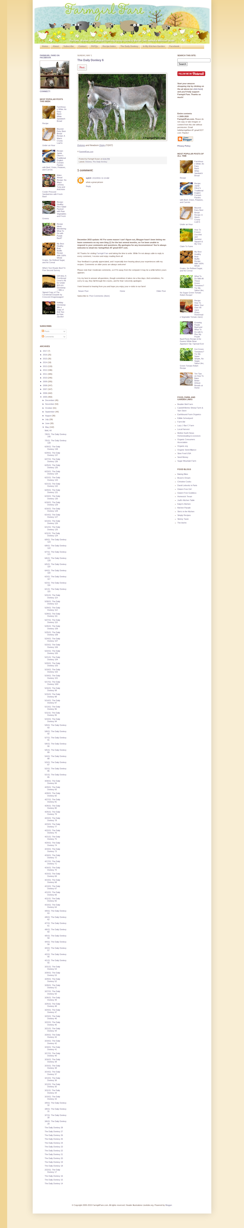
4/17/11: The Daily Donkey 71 (52, 862)
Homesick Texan (184, 496)
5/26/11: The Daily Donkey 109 (52, 627)
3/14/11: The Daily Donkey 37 (52, 1073)
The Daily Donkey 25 (54, 1139)
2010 (45, 378)
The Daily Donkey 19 (54, 1162)
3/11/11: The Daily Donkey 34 (52, 1091)
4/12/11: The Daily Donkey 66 (52, 893)
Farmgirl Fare (102, 253)
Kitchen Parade (184, 508)
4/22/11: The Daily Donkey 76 (52, 831)
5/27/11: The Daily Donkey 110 (52, 621)
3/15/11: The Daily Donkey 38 (52, 1067)
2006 (45, 393)
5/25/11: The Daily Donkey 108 (52, 633)
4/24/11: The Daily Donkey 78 (52, 819)
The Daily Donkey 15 (54, 1180)
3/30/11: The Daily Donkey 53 (52, 974)
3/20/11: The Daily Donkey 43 (52, 1036)
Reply (88, 186)
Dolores (88, 162)
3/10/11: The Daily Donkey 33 (52, 1098)
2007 (45, 389)
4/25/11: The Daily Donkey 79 (52, 813)
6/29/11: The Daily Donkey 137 (52, 454)
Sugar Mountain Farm (186, 461)
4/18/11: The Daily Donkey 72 (52, 856)
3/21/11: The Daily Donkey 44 (52, 1029)
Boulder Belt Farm (185, 404)
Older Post (161, 291)
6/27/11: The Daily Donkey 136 (52, 460)
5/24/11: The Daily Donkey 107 (52, 640)
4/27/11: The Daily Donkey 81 (52, 800)
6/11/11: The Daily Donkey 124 (52, 534)
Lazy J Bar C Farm (185, 425)
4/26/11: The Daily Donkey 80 (52, 807)
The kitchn (181, 523)
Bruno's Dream (183, 478)
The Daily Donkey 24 (54, 1143)
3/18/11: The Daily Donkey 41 (52, 1048)
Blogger (168, 1205)
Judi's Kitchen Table (186, 500)
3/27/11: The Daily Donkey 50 (52, 992)
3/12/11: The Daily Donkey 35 (52, 1085)
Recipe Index (109, 46)
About (56, 46)
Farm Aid (181, 422)
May (47, 427)
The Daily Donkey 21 (54, 1154)
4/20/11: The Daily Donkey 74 (52, 844)
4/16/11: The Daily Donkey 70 (52, 869)
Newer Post (83, 291)
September (50, 412)
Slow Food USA (184, 453)
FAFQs (94, 46)
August (48, 416)
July (47, 419)
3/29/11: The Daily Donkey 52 (52, 980)
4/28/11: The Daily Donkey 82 (52, 794)
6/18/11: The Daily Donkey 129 (52, 503)
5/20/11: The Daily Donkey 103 (52, 664)
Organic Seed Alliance (186, 450)
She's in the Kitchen (185, 511)
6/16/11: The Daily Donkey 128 (52, 510)
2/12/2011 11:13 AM (100, 178)
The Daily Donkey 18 (54, 1166)
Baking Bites (182, 474)
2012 (45, 370)
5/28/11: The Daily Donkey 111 (52, 615)
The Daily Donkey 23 (54, 1147)
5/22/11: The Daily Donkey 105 (52, 652)
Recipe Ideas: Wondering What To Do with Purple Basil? (61, 231)
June (47, 423)
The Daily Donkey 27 (54, 1131)
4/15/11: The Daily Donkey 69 (52, 875)
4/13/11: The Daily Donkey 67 (52, 887)
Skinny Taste (183, 519)
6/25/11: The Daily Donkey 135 (52, 466)
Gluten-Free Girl (184, 489)
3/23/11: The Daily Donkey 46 (52, 1017)
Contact (82, 46)
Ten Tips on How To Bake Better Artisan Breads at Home (199, 381)
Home (45, 46)
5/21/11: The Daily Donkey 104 (52, 658)
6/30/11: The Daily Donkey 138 (52, 448)
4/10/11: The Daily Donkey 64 (52, 906)
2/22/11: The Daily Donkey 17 (52, 1171)
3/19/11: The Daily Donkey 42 (52, 1042)
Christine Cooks (184, 482)
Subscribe (68, 46)
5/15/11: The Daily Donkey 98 (52, 695)
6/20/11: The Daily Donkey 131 (52, 491)
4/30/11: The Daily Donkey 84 (52, 782)
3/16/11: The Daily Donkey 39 (52, 1060)
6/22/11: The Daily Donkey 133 (52, 478)
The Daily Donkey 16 (54, 1176)
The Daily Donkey (129, 46)
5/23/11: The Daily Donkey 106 (52, 646)
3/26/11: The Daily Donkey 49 (52, 998)
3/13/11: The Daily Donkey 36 (52, 1079)
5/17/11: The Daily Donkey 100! (52, 683)
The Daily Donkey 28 (54, 1127)
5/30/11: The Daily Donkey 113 (52, 602)
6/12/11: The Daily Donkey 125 (52, 528)
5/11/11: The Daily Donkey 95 (52, 714)
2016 (45, 355)
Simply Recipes (184, 515)
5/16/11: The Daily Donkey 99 (52, 689)
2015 (45, 359)
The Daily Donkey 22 (54, 1151)
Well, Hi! (48, 430)
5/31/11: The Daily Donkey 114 (52, 596)
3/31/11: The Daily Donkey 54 (52, 968)
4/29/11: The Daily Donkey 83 (52, 788)
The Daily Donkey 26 (54, 1135)
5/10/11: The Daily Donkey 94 (52, 720)
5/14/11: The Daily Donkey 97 (52, 701)
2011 (45, 374)
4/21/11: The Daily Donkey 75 (52, 838)
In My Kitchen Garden (154, 46)
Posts (46, 331)
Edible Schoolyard (185, 418)
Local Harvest (183, 429)
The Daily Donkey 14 (54, 1183)
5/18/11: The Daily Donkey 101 (52, 677)
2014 (45, 362)
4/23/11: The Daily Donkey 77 (52, 825)
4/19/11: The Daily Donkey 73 (52, 850)
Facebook (174, 46)
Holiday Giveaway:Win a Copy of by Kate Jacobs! (61, 309)
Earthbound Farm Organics (189, 414)
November (50, 404)
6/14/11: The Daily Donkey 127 (52, 516)
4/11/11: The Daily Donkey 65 (52, 899)
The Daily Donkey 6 (90, 60)
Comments (49, 337)
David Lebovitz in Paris (187, 485)
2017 (45, 351)
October (49, 408)
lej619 (88, 178)
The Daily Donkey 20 (54, 1158)
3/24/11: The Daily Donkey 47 (52, 1011)
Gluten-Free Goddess (186, 493)
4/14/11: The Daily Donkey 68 (52, 881)
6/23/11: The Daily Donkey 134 (52, 472)
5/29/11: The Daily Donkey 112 (52, 609)
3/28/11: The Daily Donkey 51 (52, 986)
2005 (45, 397)
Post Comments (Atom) (99, 296)
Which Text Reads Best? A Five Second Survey (53, 269)
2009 (45, 381)
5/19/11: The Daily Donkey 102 (52, 670)
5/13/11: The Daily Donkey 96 (52, 708)
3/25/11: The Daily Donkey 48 (52, 1005)
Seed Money (182, 457)
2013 (45, 366)
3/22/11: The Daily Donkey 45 (52, 1023)
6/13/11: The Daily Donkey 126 (52, 522)
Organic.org (182, 446)
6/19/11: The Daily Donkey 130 (52, 497)
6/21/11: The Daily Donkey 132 (52, 485)
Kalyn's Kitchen (184, 504)
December (50, 400)
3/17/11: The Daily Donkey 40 (52, 1054)
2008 (45, 385)
